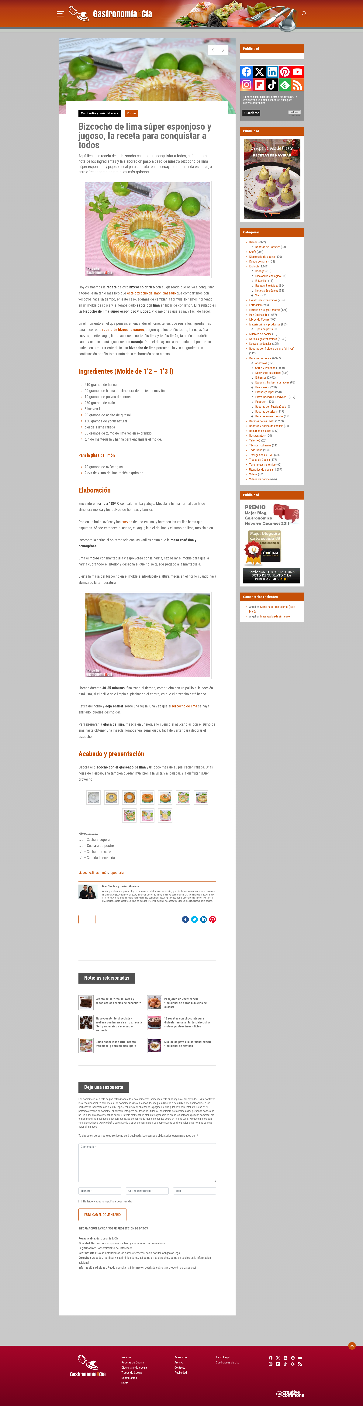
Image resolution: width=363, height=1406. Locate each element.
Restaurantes (257, 435)
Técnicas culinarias (260, 445)
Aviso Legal (223, 1357)
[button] (60, 13)
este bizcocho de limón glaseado (151, 293)
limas (95, 873)
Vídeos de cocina (259, 479)
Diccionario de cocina (262, 257)
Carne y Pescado (265, 368)
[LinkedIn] (285, 1358)
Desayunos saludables (268, 373)
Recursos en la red (260, 431)
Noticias (126, 1357)
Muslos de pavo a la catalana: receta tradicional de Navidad (188, 1044)
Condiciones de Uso (227, 1362)
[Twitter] (278, 1358)
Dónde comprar (258, 261)
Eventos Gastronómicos (263, 300)
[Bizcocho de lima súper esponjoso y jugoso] (93, 797)
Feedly (285, 84)
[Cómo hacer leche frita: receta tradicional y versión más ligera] (86, 1045)
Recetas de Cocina (260, 358)
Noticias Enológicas (266, 290)
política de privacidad (120, 1201)
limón (104, 873)
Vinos (258, 295)
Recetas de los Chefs (262, 421)
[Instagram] (270, 1364)
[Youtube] (300, 1358)
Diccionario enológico (268, 276)
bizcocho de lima (184, 706)
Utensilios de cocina (261, 469)
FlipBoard (259, 84)
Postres (131, 113)
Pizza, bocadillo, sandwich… (271, 397)
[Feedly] (293, 1364)
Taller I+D (255, 440)
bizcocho (84, 873)
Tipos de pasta (264, 329)
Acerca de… (181, 1357)
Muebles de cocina (260, 334)
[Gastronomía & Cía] (110, 13)
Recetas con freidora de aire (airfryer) (271, 348)
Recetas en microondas (269, 416)
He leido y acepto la (108, 1201)
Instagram (246, 84)
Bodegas (260, 271)
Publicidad (181, 1372)
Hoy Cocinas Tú (258, 315)
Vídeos (253, 474)
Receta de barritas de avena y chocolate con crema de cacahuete (118, 1001)
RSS (297, 84)
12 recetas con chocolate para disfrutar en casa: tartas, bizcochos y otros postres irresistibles (187, 1022)
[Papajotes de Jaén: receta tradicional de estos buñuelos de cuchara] (155, 1002)
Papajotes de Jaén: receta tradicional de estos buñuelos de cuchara (185, 1003)
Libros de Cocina (259, 319)
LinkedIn (272, 72)
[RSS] (300, 1364)
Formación (255, 305)
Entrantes (260, 377)
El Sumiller (261, 281)
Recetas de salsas (266, 411)
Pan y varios (262, 387)
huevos (127, 522)
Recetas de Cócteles (267, 247)
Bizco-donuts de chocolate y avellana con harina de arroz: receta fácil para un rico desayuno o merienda (118, 1024)
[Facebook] (270, 1358)
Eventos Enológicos (266, 285)
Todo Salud (255, 450)
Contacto (180, 1367)
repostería (116, 873)
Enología (254, 266)
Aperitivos (261, 363)
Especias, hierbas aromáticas (272, 382)
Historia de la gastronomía (264, 310)
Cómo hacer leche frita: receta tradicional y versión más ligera (115, 1044)
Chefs (252, 252)
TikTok (272, 84)
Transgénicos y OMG (261, 455)
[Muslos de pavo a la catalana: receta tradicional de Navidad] (155, 1045)
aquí (193, 1267)
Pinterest (285, 72)
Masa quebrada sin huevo (275, 616)
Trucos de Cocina (259, 460)
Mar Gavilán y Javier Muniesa (99, 113)
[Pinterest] (293, 1358)
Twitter (259, 72)
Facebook (246, 72)
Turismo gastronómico (262, 464)
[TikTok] (285, 1364)
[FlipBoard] (278, 1364)
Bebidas (254, 242)
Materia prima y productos (264, 324)
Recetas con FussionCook (270, 406)
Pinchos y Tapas (265, 392)
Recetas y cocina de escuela (266, 426)
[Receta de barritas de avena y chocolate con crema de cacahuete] (86, 1002)
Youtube (297, 72)
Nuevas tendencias (260, 343)
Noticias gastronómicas (263, 339)
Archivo (179, 1362)
